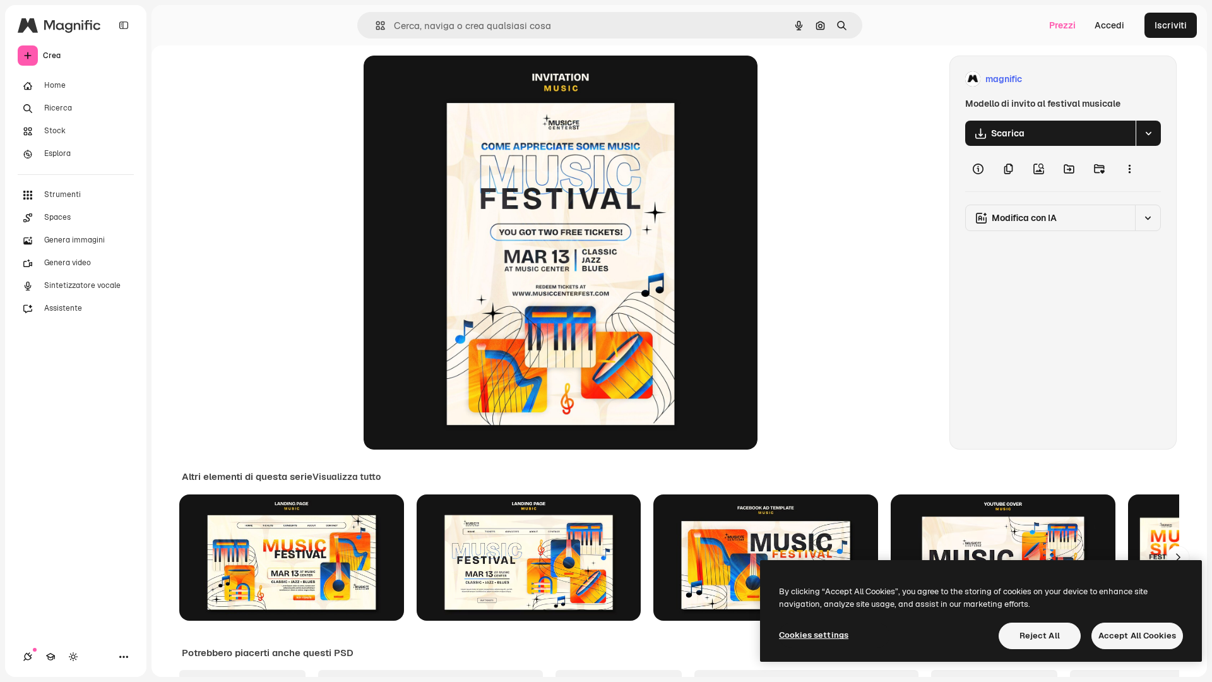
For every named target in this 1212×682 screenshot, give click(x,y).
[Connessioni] (28, 657)
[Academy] (50, 657)
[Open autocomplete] (375, 25)
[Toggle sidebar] (124, 25)
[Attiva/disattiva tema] (73, 657)
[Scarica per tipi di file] (1148, 133)
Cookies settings (813, 635)
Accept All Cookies (1137, 635)
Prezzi (1062, 25)
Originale (447, 79)
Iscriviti (1171, 25)
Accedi (1109, 25)
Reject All (1039, 635)
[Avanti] (1178, 557)
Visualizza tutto (346, 476)
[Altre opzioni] (1129, 168)
